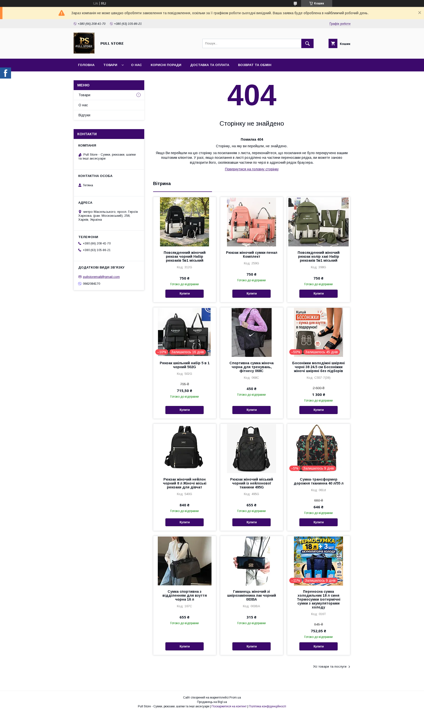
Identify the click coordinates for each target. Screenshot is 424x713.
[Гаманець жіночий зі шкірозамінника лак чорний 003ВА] (251, 560)
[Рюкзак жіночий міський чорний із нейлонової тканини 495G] (251, 448)
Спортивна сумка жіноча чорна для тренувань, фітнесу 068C (251, 367)
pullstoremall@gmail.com (101, 277)
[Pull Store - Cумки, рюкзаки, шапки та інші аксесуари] (84, 52)
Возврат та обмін (254, 65)
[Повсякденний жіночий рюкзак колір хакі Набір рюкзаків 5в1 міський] (318, 221)
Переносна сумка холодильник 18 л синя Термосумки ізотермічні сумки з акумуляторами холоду (318, 599)
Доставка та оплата (209, 65)
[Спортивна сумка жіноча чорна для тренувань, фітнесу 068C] (251, 332)
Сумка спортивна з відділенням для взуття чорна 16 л (184, 595)
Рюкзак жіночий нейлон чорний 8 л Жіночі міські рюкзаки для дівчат (184, 483)
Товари (110, 65)
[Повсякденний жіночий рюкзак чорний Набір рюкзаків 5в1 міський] (184, 221)
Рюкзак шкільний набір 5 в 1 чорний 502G (185, 365)
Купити (185, 293)
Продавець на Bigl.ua (212, 702)
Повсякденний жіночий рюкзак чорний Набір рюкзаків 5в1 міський (185, 256)
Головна (86, 65)
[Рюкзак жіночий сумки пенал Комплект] (251, 221)
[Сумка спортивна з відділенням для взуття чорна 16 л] (184, 560)
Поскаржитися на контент (229, 706)
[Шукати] (307, 43)
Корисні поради (166, 65)
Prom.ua (235, 697)
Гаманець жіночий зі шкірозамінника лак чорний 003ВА (251, 595)
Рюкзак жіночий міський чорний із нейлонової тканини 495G (251, 483)
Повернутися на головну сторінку (252, 169)
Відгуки (84, 115)
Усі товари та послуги (329, 666)
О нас (136, 65)
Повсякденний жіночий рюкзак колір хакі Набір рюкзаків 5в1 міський (319, 256)
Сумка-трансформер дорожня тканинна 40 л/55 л (319, 481)
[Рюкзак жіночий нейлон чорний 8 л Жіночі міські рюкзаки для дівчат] (184, 448)
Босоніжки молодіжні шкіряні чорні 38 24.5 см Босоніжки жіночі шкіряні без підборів (318, 367)
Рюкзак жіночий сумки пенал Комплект (251, 254)
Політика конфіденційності (267, 706)
